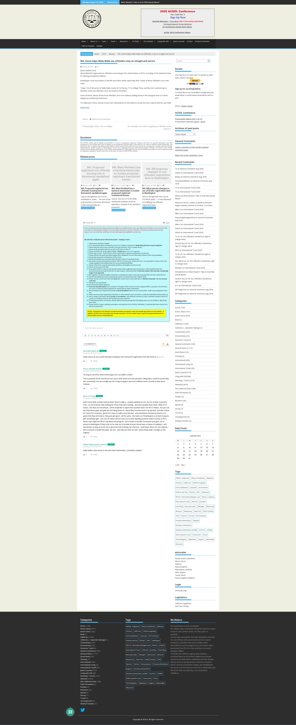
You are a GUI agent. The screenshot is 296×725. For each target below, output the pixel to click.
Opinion (184, 516)
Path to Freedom (88, 46)
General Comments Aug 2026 (192, 169)
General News (180, 348)
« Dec (177, 465)
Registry (196, 520)
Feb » (183, 465)
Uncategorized (181, 417)
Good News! (180, 352)
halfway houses (97, 119)
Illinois (204, 497)
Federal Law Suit (181, 492)
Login (167, 223)
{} (114, 335)
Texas (205, 535)
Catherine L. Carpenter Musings (187, 328)
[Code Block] (108, 335)
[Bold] (85, 335)
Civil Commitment (182, 487)
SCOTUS (202, 530)
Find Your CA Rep (182, 606)
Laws (104, 41)
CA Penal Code (181, 590)
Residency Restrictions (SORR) (186, 530)
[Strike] (95, 335)
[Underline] (92, 335)
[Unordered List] (101, 335)
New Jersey (188, 511)
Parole (191, 516)
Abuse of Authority (197, 478)
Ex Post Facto (203, 487)
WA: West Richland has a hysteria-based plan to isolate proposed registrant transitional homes (126, 173)
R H (98, 67)
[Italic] (88, 335)
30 (184, 458)
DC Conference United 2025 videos (177, 27)
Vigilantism (192, 539)
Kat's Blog (179, 506)
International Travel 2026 (193, 173)
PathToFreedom (181, 392)
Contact (190, 41)
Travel (113, 41)
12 (201, 447)
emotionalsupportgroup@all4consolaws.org (126, 232)
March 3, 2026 (87, 185)
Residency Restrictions (184, 525)
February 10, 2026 (150, 185)
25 (195, 454)
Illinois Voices (180, 561)
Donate (99, 46)
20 (207, 451)
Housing (178, 356)
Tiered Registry (181, 539)
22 (178, 454)
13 (207, 447)
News (84, 41)
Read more (84, 107)
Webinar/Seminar (182, 421)
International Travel (183, 368)
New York (197, 511)
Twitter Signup (187, 106)
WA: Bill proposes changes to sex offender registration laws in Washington (157, 173)
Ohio (177, 516)
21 (213, 451)
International (180, 360)
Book (177, 320)
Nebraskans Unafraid (183, 569)
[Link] (111, 335)
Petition (178, 396)
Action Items (180, 315)
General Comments (202, 41)
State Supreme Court (183, 535)
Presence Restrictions (183, 520)
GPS (198, 492)
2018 (196, 121)
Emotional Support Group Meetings (178, 24)
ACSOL (177, 307)
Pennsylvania (201, 516)
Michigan (201, 506)
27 (207, 454)
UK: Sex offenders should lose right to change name (142, 2)
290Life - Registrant (182, 478)
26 (201, 454)
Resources (124, 41)
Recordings (174, 21)
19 (201, 451)
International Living (182, 364)
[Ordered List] (98, 335)
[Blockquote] (104, 335)
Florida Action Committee (185, 558)
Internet (194, 502)
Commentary (180, 332)
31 (190, 458)
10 (190, 447)
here (191, 78)
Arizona (178, 483)
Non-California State (88, 208)
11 (195, 447)
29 (178, 458)
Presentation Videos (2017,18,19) (188, 119)
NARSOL (178, 564)
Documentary (180, 336)
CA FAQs (135, 41)
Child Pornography (199, 483)
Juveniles (203, 502)
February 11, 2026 (119, 185)
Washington (107, 119)
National (85, 119)
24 (190, 454)
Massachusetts (190, 506)
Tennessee (197, 535)
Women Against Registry (185, 578)
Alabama (210, 478)
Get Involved (148, 41)
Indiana (211, 497)
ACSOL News (180, 311)
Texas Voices (180, 575)
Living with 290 (163, 41)
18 (195, 451)
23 (184, 454)
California (178, 324)
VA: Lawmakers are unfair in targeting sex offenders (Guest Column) (150, 127)
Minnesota (210, 506)
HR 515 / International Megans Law (188, 497)
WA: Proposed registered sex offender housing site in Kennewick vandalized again (95, 173)
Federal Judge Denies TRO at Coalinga (97, 126)
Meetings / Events (182, 380)
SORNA (209, 530)
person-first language (132, 251)
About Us (93, 41)
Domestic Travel (181, 340)
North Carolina (208, 511)
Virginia (201, 539)
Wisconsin (179, 544)
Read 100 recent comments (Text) (189, 155)
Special (177, 404)
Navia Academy (181, 567)
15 (178, 451)
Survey (177, 409)
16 (184, 451)
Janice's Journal (178, 41)
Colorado (193, 487)
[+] (117, 335)
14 (213, 447)
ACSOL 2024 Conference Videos (177, 32)
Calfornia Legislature (183, 603)
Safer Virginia (180, 572)
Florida (192, 492)
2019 (202, 121)
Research (179, 400)
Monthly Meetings (160, 21)
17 (190, 451)
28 (213, 454)
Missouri (179, 511)
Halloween (205, 492)
